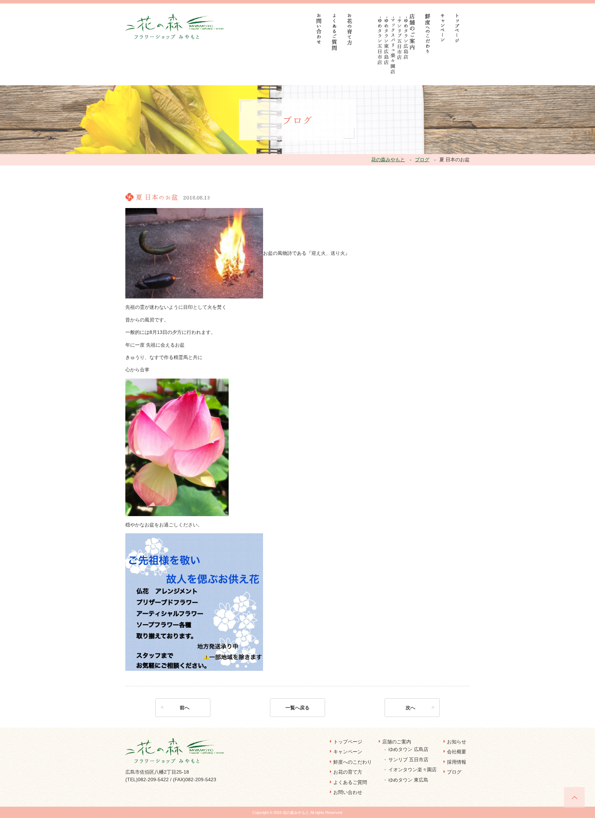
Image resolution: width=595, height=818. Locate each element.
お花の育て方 (347, 772)
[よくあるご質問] (334, 32)
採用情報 (456, 762)
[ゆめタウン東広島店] (386, 42)
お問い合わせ (347, 792)
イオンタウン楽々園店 (412, 769)
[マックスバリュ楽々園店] (393, 46)
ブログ (454, 772)
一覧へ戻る (297, 707)
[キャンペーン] (442, 27)
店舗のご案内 (396, 741)
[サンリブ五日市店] (399, 39)
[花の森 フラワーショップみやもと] (175, 26)
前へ (184, 707)
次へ (410, 707)
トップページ (347, 741)
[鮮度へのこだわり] (428, 33)
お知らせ (456, 741)
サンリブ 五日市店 (408, 759)
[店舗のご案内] (412, 32)
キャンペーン (347, 751)
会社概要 (456, 751)
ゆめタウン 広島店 (408, 749)
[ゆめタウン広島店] (406, 39)
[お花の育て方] (350, 29)
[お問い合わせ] (319, 29)
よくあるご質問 (350, 782)
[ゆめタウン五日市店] (380, 42)
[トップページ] (457, 28)
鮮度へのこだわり (352, 762)
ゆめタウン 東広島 (408, 780)
